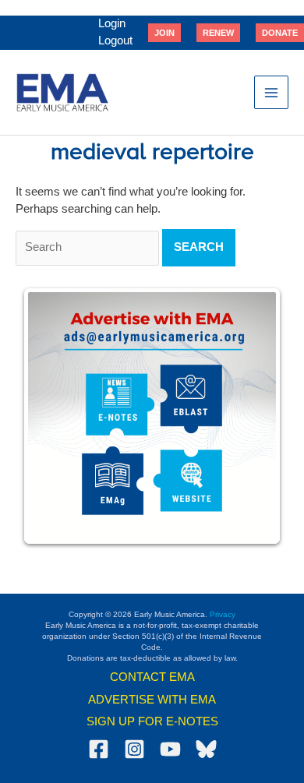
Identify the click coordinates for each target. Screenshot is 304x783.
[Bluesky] (206, 749)
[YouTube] (170, 749)
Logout (115, 40)
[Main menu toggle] (271, 93)
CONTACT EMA (152, 677)
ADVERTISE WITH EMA (152, 699)
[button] (164, 32)
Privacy (222, 614)
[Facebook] (98, 749)
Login (111, 23)
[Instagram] (134, 749)
